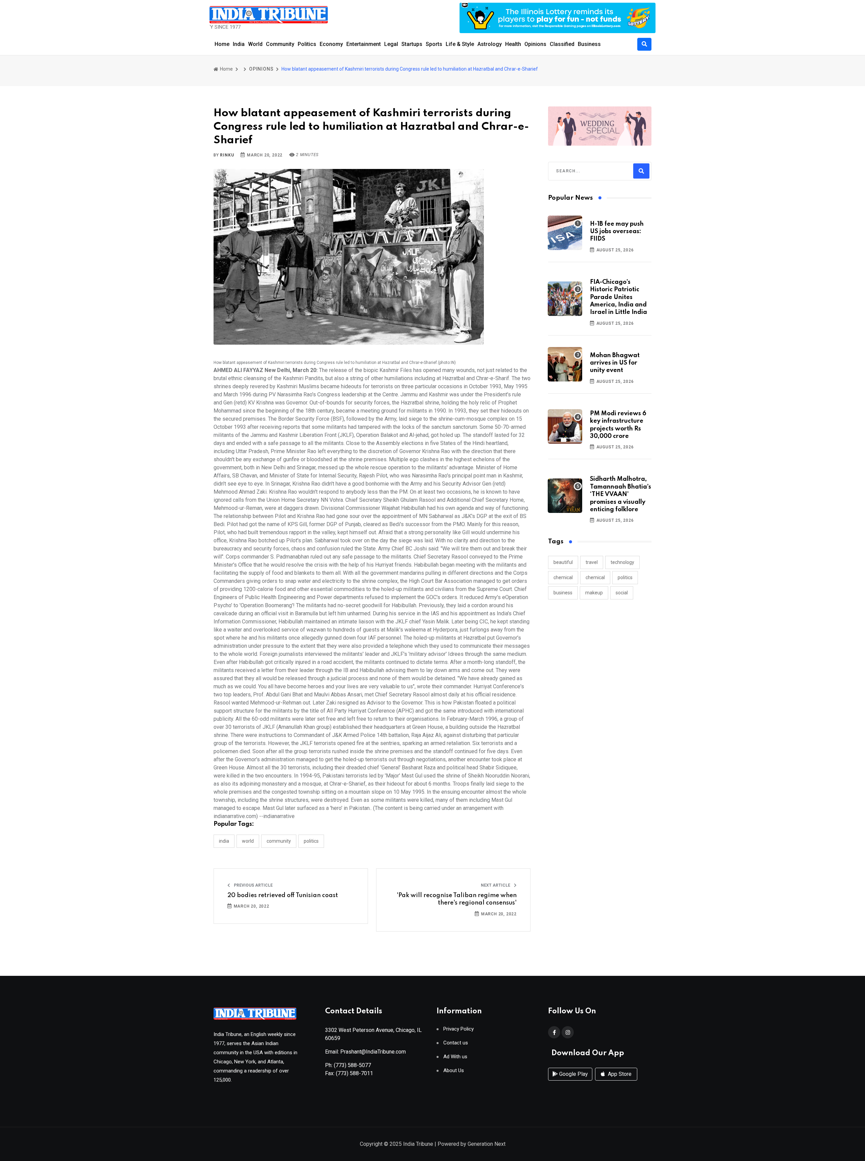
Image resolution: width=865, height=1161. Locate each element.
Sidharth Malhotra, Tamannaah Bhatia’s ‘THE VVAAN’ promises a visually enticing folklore (620, 494)
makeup (594, 592)
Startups (411, 44)
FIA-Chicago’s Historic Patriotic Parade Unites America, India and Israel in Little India (618, 297)
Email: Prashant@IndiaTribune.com (365, 1051)
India (239, 44)
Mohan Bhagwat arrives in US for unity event (615, 363)
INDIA (224, 841)
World (255, 44)
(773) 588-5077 (352, 1065)
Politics (307, 44)
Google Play (573, 1074)
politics (625, 577)
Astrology (489, 44)
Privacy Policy (458, 1029)
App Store (619, 1074)
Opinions (535, 44)
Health (513, 44)
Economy (331, 44)
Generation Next (486, 1144)
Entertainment (363, 44)
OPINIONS (261, 69)
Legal (391, 44)
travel (592, 562)
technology (622, 562)
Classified (562, 44)
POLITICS (311, 841)
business (562, 592)
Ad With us (455, 1056)
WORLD (248, 841)
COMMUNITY (279, 841)
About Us (453, 1070)
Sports (434, 44)
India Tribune (418, 1144)
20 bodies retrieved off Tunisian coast (282, 895)
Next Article (496, 885)
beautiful (563, 562)
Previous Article (253, 885)
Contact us (455, 1042)
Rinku (227, 155)
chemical (563, 577)
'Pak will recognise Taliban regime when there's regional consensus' (457, 899)
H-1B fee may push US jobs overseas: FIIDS (617, 231)
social (622, 592)
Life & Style (460, 44)
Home (222, 44)
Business (589, 44)
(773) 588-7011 (354, 1073)
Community (280, 44)
